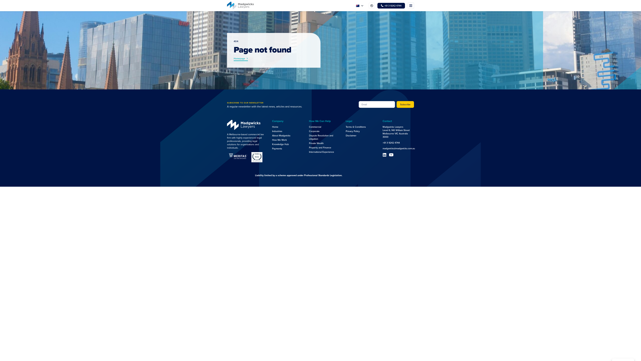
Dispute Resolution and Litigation (321, 137)
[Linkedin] (385, 155)
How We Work (279, 140)
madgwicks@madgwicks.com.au (399, 148)
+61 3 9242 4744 (391, 142)
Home (275, 127)
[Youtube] (391, 155)
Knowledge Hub (280, 144)
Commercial (315, 127)
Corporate (314, 131)
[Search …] (372, 6)
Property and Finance (320, 147)
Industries (277, 131)
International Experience (321, 152)
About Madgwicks (281, 135)
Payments (277, 148)
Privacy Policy (353, 131)
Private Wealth (316, 143)
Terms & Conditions (356, 127)
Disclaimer (351, 135)
